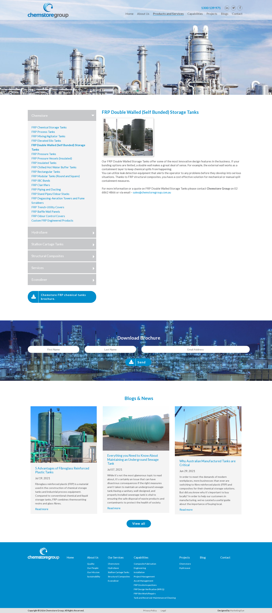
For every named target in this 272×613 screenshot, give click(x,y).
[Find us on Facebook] (239, 8)
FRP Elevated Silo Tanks (46, 140)
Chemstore (39, 115)
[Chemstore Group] (48, 10)
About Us (92, 557)
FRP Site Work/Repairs (145, 593)
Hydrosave (184, 568)
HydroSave (39, 232)
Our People (92, 568)
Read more (41, 509)
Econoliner (39, 279)
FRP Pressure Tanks (43, 154)
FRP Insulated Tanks (43, 162)
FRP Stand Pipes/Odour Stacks (50, 193)
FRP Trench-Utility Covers (47, 207)
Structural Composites (47, 256)
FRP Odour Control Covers (48, 216)
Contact (225, 557)
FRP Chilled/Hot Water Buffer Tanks (53, 167)
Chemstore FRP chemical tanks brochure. (63, 296)
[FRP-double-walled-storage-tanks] (129, 137)
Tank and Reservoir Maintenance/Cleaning (155, 597)
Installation (139, 572)
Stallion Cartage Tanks (47, 244)
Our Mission (93, 572)
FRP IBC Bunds (40, 180)
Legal (163, 610)
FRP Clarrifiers (40, 185)
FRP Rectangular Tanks (45, 171)
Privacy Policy (150, 610)
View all (138, 523)
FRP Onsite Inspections (145, 585)
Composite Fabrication (145, 563)
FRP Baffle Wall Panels (45, 211)
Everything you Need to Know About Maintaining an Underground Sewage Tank (133, 459)
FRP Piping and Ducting (46, 189)
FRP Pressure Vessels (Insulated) (51, 158)
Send (141, 362)
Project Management (144, 576)
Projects (184, 557)
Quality (90, 563)
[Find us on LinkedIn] (226, 8)
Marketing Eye (237, 610)
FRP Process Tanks (43, 131)
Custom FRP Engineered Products (52, 220)
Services (37, 268)
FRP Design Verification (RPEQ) (149, 589)
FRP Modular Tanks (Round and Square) (55, 176)
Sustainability (93, 576)
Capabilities (141, 557)
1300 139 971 (211, 8)
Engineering (140, 568)
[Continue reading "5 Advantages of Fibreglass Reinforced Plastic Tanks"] (64, 434)
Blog (203, 557)
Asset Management (143, 580)
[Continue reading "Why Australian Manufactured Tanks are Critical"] (208, 430)
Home (70, 557)
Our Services (116, 557)
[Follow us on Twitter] (233, 8)
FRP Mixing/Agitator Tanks (48, 136)
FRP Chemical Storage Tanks (49, 127)
